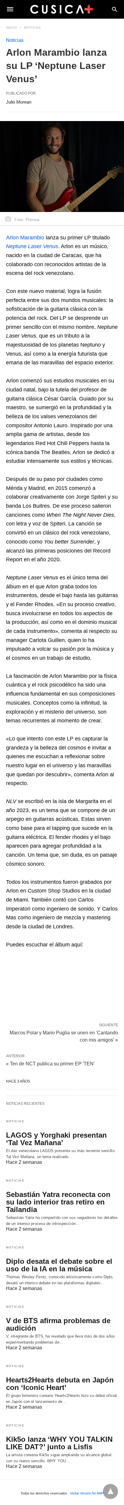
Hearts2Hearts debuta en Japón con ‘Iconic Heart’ (60, 1383)
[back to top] (110, 1491)
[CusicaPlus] (61, 9)
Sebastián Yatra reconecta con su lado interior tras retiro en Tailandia (58, 1202)
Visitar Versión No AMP (87, 1493)
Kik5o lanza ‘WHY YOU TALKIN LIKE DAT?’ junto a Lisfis (59, 1443)
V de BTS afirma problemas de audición (58, 1324)
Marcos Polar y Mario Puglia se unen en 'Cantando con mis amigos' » (64, 1035)
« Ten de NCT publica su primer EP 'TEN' (50, 1063)
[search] (114, 9)
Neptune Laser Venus (32, 246)
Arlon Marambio (25, 238)
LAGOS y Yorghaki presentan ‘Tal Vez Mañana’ (56, 1139)
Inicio (11, 27)
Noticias (32, 27)
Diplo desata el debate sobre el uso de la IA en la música (59, 1265)
